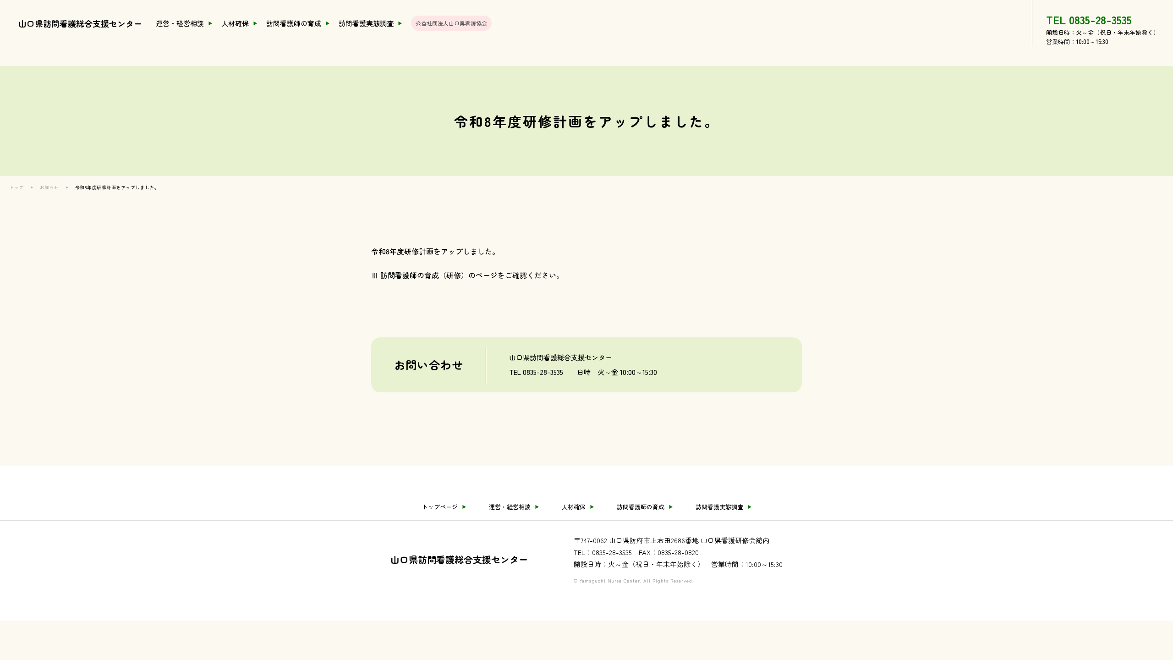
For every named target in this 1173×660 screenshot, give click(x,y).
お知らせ (49, 187)
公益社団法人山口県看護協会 (451, 23)
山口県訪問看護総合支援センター (80, 23)
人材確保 (235, 23)
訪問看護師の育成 (293, 23)
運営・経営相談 (180, 23)
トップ (16, 187)
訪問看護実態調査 (366, 23)
